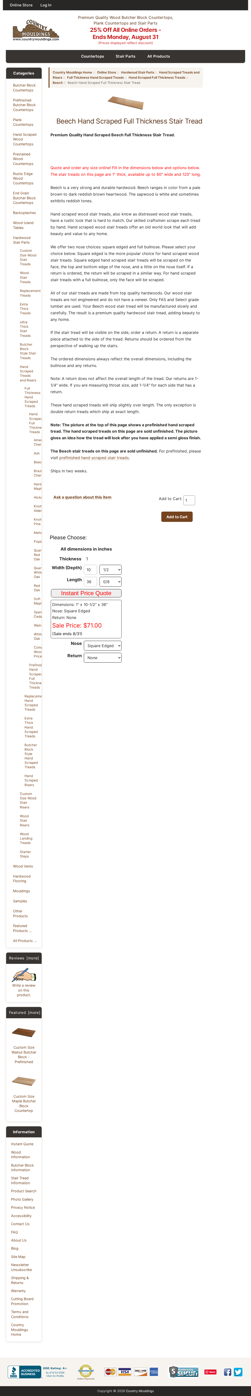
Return (74, 655)
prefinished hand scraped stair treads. (94, 457)
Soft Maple (36, 601)
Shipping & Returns (20, 1280)
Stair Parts (126, 56)
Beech (36, 462)
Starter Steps (25, 854)
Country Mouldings (140, 1391)
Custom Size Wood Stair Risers (28, 800)
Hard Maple (36, 486)
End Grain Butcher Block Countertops (24, 198)
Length (74, 579)
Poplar (36, 541)
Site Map (18, 1257)
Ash (36, 453)
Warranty (18, 1291)
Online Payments (86, 1379)
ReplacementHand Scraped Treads (32, 702)
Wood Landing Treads (26, 838)
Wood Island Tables (23, 225)
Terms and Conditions (20, 1314)
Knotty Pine (36, 521)
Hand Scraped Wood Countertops (25, 139)
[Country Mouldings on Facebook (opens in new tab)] (227, 1372)
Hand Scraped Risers (31, 780)
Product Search (24, 1191)
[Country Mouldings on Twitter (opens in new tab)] (238, 1372)
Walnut (36, 625)
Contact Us (20, 1224)
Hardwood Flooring (22, 878)
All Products (158, 56)
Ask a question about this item (82, 497)
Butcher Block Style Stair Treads (28, 351)
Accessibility (21, 1216)
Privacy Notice (23, 1207)
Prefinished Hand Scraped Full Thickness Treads (34, 676)
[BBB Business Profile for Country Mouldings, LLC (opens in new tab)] (38, 1372)
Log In (45, 5)
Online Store (21, 5)
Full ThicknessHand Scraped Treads (32, 397)
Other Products (20, 913)
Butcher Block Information (22, 1167)
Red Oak (36, 588)
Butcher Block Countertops (24, 87)
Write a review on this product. (24, 990)
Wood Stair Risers (24, 820)
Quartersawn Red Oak (36, 554)
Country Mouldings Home (19, 1329)
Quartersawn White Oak (36, 572)
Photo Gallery (22, 1199)
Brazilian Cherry (36, 473)
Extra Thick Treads (25, 308)
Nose (76, 643)
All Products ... (25, 941)
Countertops (92, 56)
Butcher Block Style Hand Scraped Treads (31, 756)
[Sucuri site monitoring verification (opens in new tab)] (183, 1372)
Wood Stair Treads (25, 277)
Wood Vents (23, 866)
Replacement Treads (29, 293)
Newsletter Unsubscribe (21, 1267)
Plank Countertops (23, 122)
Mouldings (21, 891)
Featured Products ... (22, 928)
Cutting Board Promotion (22, 1301)
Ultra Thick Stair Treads (25, 328)
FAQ (14, 1232)
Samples (20, 901)
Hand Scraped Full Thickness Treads (34, 423)
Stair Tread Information (20, 1180)
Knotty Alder (36, 508)
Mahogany (36, 533)
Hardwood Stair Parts (22, 240)
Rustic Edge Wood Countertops (23, 178)
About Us (19, 1240)
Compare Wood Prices (36, 651)
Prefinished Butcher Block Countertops (24, 105)
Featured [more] (24, 1012)
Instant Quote (22, 1144)
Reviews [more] (24, 958)
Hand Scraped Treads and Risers (28, 373)
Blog (14, 1248)
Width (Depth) (67, 567)
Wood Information (20, 1154)
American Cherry (36, 442)
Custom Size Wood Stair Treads (28, 257)
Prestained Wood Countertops (23, 159)
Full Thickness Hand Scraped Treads (95, 77)
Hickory (36, 497)
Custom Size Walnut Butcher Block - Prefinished (24, 1054)
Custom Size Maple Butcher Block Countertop (24, 1103)
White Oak (36, 636)
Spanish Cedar (36, 614)
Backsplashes (24, 213)
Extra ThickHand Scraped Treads (31, 727)
